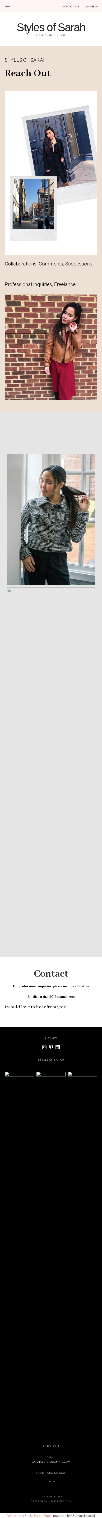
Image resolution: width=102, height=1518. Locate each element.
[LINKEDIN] (57, 1047)
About (51, 1481)
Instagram (70, 6)
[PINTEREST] (51, 1047)
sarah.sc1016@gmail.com (51, 1461)
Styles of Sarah (51, 27)
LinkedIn (91, 6)
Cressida (37, 1501)
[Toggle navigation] (7, 6)
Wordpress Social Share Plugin (30, 1516)
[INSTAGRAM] (44, 1047)
